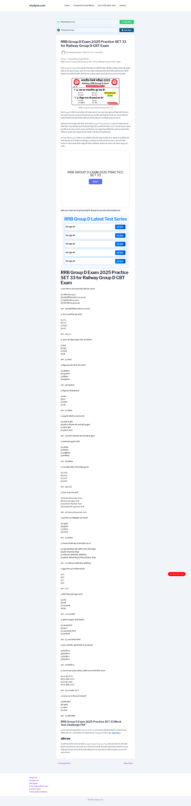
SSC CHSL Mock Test (107, 5)
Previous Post (63, 763)
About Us (33, 778)
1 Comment (98, 52)
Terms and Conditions (38, 792)
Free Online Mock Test (38, 786)
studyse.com (37, 5)
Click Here (116, 733)
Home (67, 5)
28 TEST (120, 261)
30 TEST (120, 244)
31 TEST (120, 235)
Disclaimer (33, 783)
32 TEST (120, 227)
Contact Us (34, 780)
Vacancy (122, 5)
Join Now (128, 22)
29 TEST (120, 253)
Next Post (129, 763)
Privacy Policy (35, 789)
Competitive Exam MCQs (83, 5)
